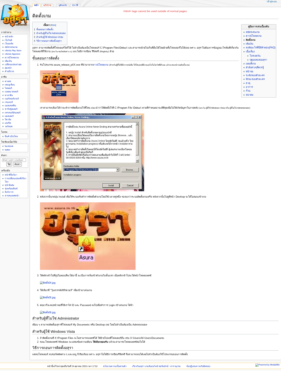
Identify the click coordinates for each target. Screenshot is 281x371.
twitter (7, 150)
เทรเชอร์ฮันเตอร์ (12, 112)
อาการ (249, 87)
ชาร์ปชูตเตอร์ (11, 109)
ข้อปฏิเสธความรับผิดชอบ (198, 366)
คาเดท (8, 81)
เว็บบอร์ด (9, 43)
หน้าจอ (249, 71)
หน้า (36, 5)
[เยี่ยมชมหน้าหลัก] (15, 15)
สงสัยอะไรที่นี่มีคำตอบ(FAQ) (260, 47)
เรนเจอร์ (9, 102)
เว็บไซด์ (8, 40)
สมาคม (249, 95)
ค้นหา (4, 155)
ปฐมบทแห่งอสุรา (258, 60)
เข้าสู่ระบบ (272, 1)
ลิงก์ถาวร (9, 192)
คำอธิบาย (9, 71)
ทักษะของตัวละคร (255, 79)
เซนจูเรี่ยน (10, 85)
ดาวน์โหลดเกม (254, 36)
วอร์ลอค (9, 126)
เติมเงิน (249, 43)
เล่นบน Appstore (12, 54)
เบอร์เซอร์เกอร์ (12, 99)
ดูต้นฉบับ (63, 5)
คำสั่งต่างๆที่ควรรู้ (255, 67)
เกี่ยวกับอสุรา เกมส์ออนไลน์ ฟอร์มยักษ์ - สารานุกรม (156, 366)
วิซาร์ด (8, 119)
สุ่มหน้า (8, 68)
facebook (9, 146)
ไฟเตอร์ (8, 88)
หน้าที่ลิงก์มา (11, 175)
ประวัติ (75, 5)
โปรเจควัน (255, 56)
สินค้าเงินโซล (11, 136)
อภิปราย (47, 5)
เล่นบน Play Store (13, 50)
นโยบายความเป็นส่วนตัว (114, 366)
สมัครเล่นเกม (253, 32)
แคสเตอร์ (9, 116)
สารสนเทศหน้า (12, 195)
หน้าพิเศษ (9, 185)
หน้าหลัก (9, 36)
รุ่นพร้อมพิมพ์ (11, 188)
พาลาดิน (9, 95)
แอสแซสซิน (10, 105)
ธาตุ (248, 83)
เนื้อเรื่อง (250, 51)
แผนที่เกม (251, 63)
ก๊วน (248, 90)
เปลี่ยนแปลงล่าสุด (13, 64)
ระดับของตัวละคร (255, 75)
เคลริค (8, 123)
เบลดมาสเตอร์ (11, 91)
